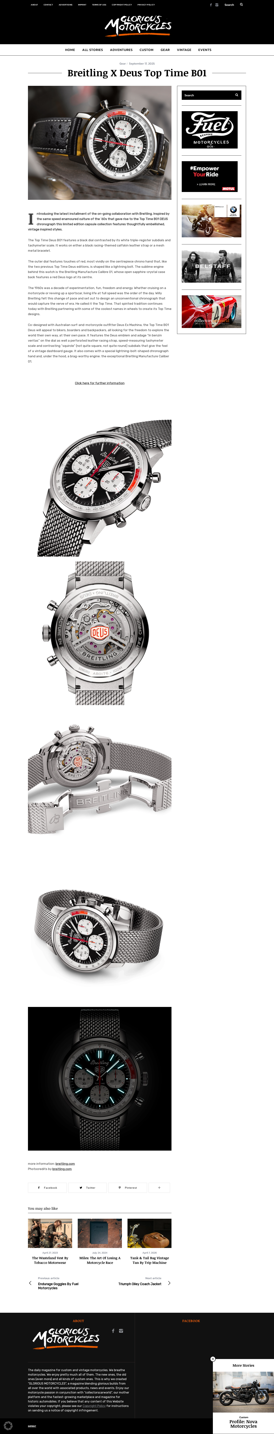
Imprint (82, 4)
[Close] (213, 1359)
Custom (243, 1417)
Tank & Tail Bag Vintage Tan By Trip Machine (149, 1260)
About (34, 4)
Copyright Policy (122, 4)
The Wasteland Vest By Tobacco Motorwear (50, 1260)
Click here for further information (100, 383)
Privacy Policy (146, 4)
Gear (122, 63)
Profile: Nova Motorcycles (243, 1423)
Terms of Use (99, 4)
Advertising (66, 4)
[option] (50, 1242)
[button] (99, 143)
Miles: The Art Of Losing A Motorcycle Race (99, 1260)
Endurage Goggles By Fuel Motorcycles (58, 1283)
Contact (48, 4)
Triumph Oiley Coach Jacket (139, 1281)
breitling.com (65, 1164)
